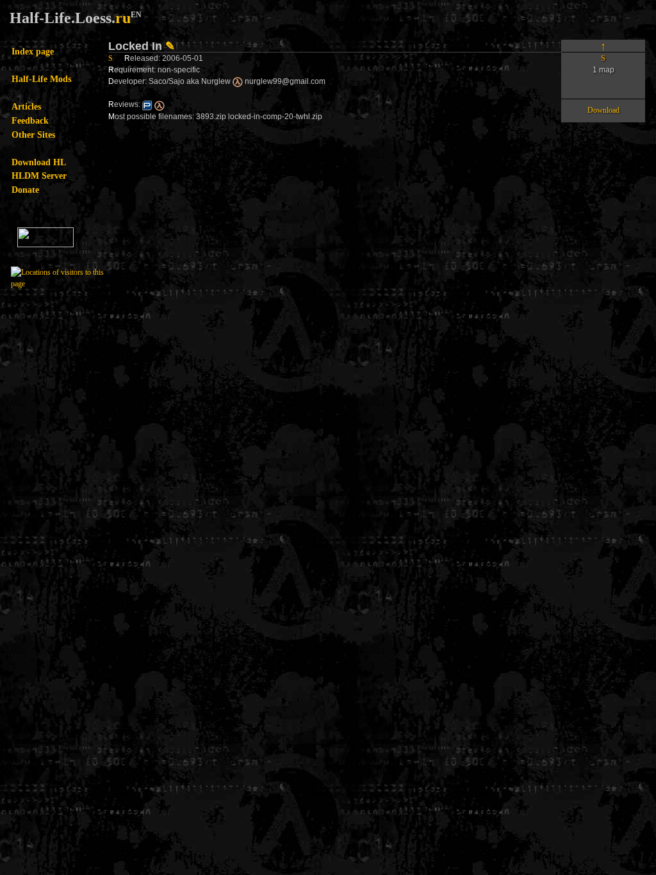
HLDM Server (39, 175)
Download (603, 110)
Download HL (39, 162)
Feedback (30, 120)
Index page (33, 51)
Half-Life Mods (41, 79)
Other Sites (33, 134)
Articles (26, 106)
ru (123, 18)
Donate (25, 189)
